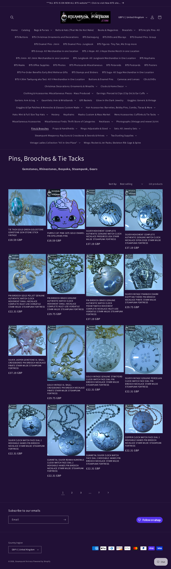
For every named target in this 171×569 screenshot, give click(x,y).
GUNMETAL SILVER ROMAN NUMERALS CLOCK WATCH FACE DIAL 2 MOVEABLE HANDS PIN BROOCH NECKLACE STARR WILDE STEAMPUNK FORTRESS (65, 466)
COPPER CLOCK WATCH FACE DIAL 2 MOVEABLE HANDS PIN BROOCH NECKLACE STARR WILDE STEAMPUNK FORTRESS (143, 441)
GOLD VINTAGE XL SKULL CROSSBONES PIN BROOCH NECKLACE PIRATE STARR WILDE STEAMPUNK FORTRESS (66, 389)
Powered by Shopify (41, 561)
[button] (12, 17)
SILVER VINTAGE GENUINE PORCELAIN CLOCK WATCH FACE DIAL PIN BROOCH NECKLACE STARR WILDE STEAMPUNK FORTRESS (143, 382)
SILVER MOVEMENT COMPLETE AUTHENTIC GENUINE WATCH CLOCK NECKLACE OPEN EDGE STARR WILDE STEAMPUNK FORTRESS (143, 238)
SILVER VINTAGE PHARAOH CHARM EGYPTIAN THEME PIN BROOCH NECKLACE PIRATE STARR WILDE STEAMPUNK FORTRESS (141, 298)
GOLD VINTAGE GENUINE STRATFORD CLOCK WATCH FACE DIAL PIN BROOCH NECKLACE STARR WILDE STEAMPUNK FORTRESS (104, 380)
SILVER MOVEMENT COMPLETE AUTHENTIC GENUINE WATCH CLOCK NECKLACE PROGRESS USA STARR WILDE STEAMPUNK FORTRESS (103, 235)
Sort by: (113, 183)
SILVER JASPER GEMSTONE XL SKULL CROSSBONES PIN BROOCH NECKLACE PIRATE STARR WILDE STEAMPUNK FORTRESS (27, 364)
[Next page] (108, 492)
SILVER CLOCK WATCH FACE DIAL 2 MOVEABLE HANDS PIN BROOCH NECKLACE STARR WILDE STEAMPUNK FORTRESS (26, 444)
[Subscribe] (64, 520)
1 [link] (63, 492)
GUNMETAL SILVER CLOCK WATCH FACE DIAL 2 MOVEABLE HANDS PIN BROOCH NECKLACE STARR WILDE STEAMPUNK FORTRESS (103, 459)
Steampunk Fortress (24, 561)
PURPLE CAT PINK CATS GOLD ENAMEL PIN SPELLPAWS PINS (65, 234)
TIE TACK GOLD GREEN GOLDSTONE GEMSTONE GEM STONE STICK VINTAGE (25, 232)
